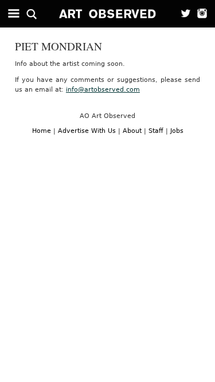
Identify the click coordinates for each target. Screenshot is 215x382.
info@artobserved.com (103, 89)
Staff (155, 131)
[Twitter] (182, 13)
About (132, 131)
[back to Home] (108, 13)
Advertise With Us (87, 131)
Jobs (176, 131)
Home (41, 131)
